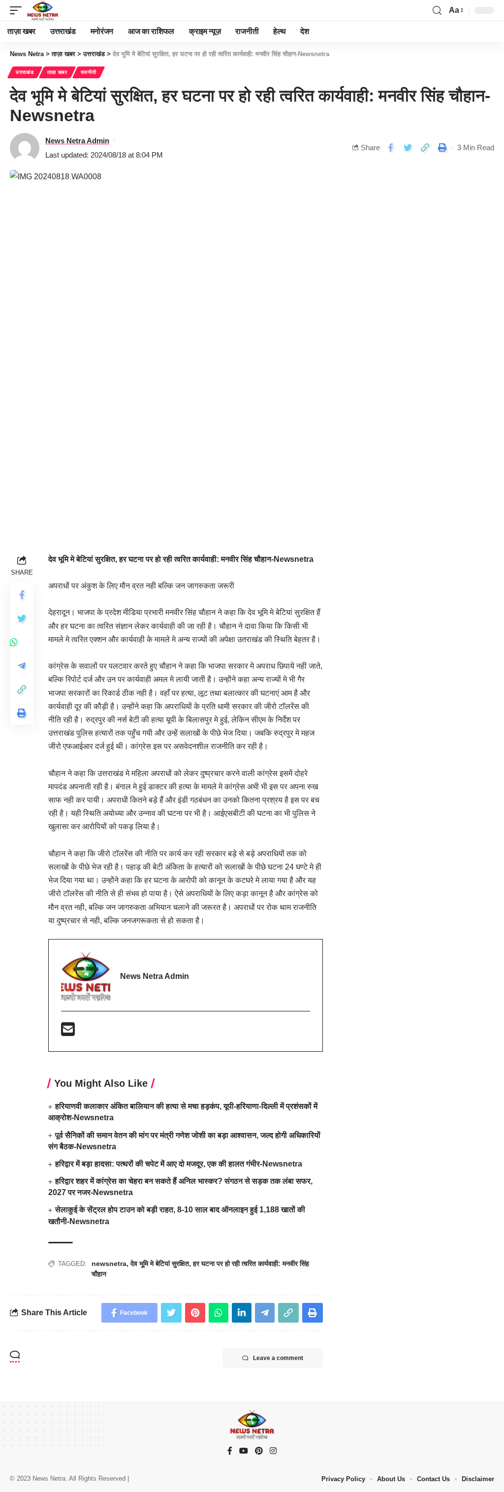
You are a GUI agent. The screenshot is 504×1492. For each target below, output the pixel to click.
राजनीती (88, 72)
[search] (437, 10)
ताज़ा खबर (57, 72)
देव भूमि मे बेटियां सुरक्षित (159, 1263)
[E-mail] (68, 1032)
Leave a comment (278, 1358)
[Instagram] (273, 1451)
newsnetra (109, 1263)
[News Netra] (43, 10)
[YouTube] (244, 1451)
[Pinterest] (259, 1451)
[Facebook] (230, 1451)
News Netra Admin (77, 140)
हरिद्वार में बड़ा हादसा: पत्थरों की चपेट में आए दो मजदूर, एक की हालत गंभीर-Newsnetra (178, 1164)
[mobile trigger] (18, 10)
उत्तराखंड (25, 72)
